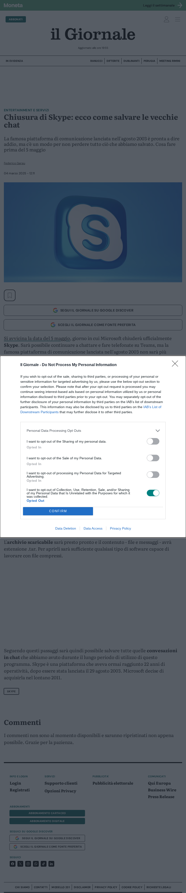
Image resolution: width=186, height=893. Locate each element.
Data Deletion (65, 528)
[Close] (176, 365)
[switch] (153, 441)
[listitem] (93, 430)
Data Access (93, 528)
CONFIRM (58, 511)
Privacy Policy (120, 528)
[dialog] (93, 447)
